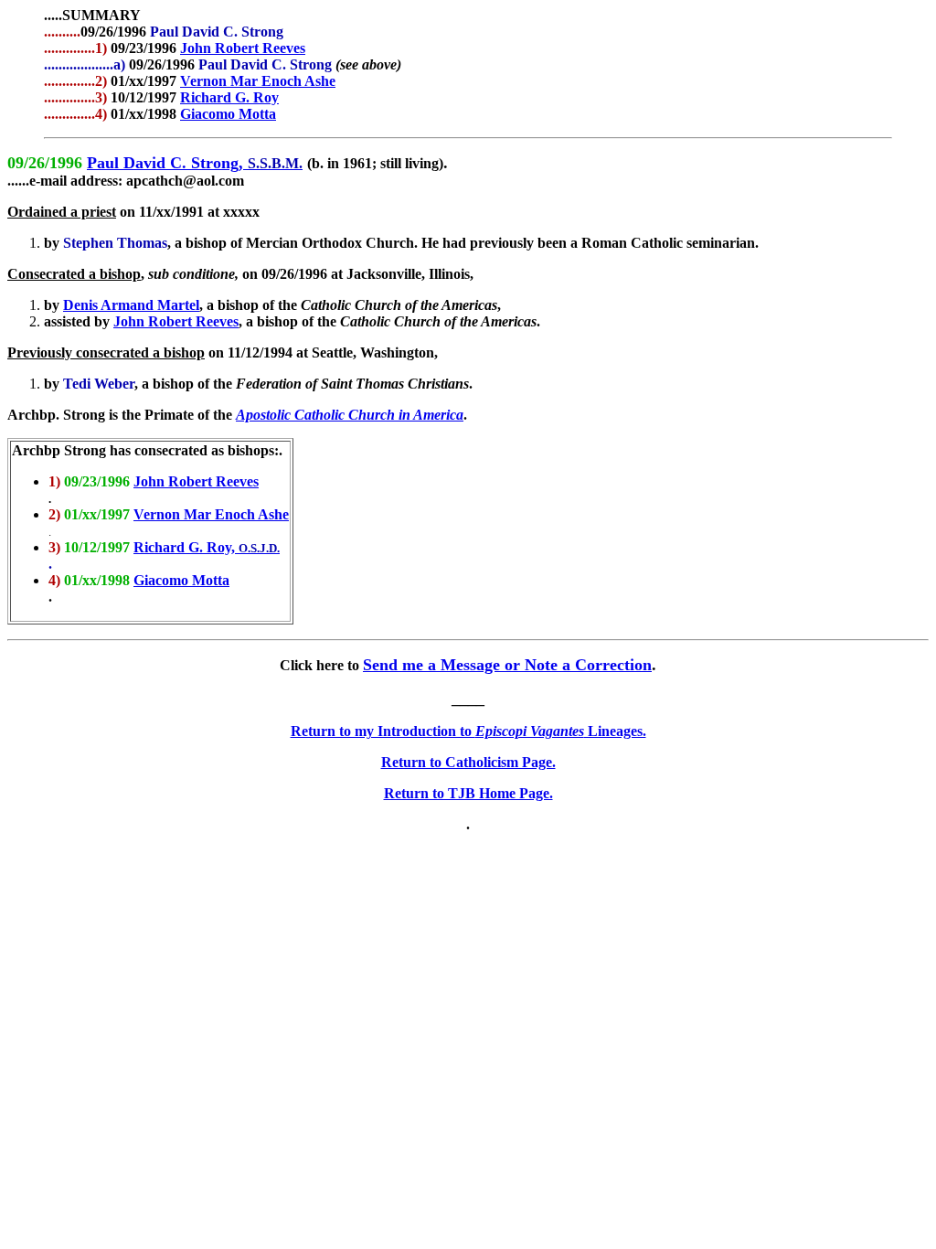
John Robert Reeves (242, 48)
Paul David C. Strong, (167, 163)
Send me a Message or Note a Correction (507, 665)
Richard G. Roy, (186, 547)
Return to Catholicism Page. (468, 762)
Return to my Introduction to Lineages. (468, 731)
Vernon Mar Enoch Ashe (257, 81)
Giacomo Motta (228, 114)
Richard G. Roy (229, 97)
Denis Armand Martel (131, 305)
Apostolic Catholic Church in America (349, 414)
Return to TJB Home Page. (468, 793)
